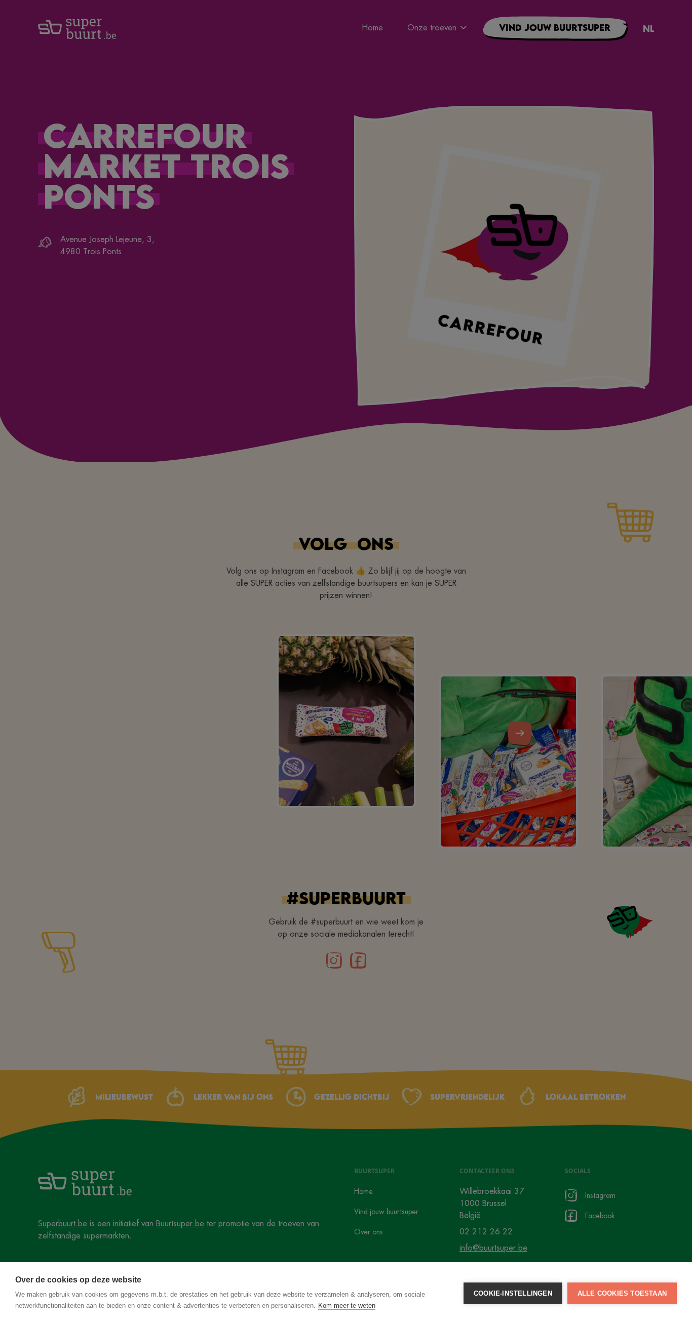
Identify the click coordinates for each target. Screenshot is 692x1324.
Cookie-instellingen (513, 1293)
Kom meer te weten (346, 1305)
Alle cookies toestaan (622, 1293)
